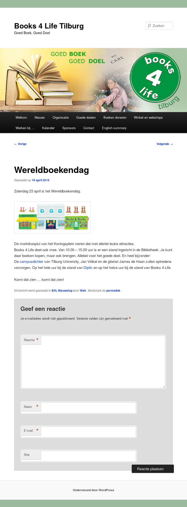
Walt (83, 290)
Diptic (88, 267)
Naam (31, 407)
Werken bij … (25, 127)
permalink (113, 290)
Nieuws (40, 117)
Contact (88, 127)
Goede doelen (86, 117)
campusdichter (31, 261)
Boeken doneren (114, 117)
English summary (114, 127)
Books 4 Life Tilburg (49, 25)
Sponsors (69, 127)
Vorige (20, 144)
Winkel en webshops (148, 117)
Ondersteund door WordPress (93, 490)
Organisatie (61, 117)
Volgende (165, 144)
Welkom (21, 117)
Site (26, 454)
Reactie (31, 340)
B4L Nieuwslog (62, 290)
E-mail (31, 430)
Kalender (48, 127)
